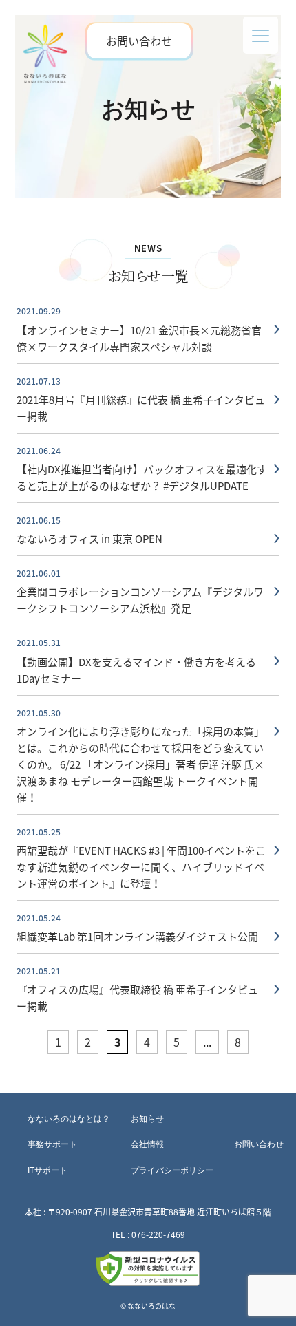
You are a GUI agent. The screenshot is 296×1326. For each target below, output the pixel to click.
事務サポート (52, 1144)
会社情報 (147, 1144)
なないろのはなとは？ (69, 1119)
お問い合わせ (139, 40)
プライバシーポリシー (172, 1170)
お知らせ (147, 1119)
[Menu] (261, 35)
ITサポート (47, 1170)
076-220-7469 (158, 1234)
